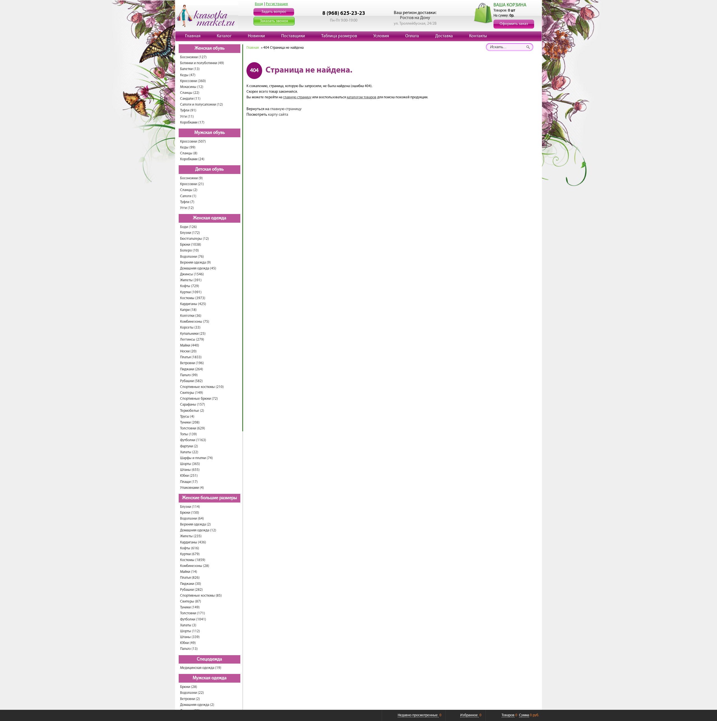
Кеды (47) (187, 75)
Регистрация (277, 4)
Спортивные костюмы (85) (201, 595)
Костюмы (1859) (192, 560)
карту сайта (278, 115)
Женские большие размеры (209, 498)
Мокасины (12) (191, 87)
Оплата (412, 36)
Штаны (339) (190, 637)
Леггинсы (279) (192, 339)
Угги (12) (187, 208)
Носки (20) (188, 351)
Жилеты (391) (191, 280)
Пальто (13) (189, 649)
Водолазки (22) (192, 693)
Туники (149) (190, 607)
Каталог (224, 36)
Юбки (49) (188, 643)
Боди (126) (188, 227)
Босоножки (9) (191, 178)
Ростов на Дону (415, 18)
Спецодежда (209, 659)
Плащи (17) (189, 482)
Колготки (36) (190, 316)
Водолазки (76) (192, 257)
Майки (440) (189, 345)
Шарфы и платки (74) (196, 458)
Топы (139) (188, 434)
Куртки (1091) (191, 292)
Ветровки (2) (190, 699)
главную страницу (297, 97)
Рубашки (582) (191, 381)
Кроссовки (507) (193, 141)
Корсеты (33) (190, 327)
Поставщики (293, 36)
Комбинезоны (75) (194, 322)
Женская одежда (209, 218)
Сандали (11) (190, 99)
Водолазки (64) (192, 518)
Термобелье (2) (192, 411)
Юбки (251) (189, 476)
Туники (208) (190, 422)
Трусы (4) (187, 416)
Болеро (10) (189, 250)
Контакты (478, 36)
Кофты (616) (189, 548)
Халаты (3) (188, 625)
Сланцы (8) (188, 153)
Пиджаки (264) (191, 369)
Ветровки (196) (192, 363)
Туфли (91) (188, 110)
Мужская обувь (209, 133)
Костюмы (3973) (192, 298)
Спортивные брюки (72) (199, 399)
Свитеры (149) (191, 393)
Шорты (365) (190, 464)
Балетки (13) (190, 69)
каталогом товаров (361, 97)
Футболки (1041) (193, 619)
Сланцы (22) (189, 93)
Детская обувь (209, 169)
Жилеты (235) (191, 536)
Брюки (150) (189, 513)
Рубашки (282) (191, 590)
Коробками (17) (192, 122)
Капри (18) (188, 310)
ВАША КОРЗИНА (509, 5)
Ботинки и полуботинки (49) (202, 63)
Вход (259, 4)
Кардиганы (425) (193, 304)
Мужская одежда (210, 678)
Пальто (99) (189, 375)
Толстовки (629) (192, 428)
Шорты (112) (190, 631)
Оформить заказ (514, 24)
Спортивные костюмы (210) (202, 387)
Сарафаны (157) (192, 404)
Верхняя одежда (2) (195, 524)
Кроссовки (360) (193, 81)
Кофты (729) (189, 286)
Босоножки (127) (193, 57)
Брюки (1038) (190, 244)
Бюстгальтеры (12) (194, 239)
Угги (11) (187, 116)
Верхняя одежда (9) (195, 262)
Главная (193, 36)
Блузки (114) (190, 507)
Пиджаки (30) (190, 584)
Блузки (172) (190, 233)
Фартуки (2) (189, 446)
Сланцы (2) (188, 190)
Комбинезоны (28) (194, 566)
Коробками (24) (192, 159)
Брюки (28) (188, 687)
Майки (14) (188, 572)
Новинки (256, 36)
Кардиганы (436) (193, 542)
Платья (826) (190, 578)
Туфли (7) (187, 202)
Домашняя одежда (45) (198, 268)
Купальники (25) (193, 334)
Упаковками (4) (192, 488)
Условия (381, 36)
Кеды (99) (187, 147)
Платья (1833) (191, 357)
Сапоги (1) (188, 196)
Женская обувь (210, 48)
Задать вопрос (273, 12)
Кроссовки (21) (192, 184)
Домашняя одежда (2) (197, 705)
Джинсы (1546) (192, 274)
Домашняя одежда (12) (198, 530)
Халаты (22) (189, 452)
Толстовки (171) (192, 613)
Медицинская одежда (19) (200, 668)
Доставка (444, 36)
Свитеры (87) (190, 601)
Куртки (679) (190, 554)
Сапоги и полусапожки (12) (201, 104)
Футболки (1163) (193, 440)
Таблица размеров (339, 36)
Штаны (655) (190, 470)
